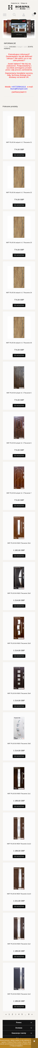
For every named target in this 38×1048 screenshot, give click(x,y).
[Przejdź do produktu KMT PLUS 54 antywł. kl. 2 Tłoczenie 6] (19, 427)
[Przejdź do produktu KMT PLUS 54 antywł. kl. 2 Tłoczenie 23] (19, 227)
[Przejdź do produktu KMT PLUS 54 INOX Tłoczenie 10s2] (19, 578)
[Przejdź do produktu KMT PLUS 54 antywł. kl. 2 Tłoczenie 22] (19, 177)
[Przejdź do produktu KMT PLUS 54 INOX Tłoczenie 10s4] (19, 678)
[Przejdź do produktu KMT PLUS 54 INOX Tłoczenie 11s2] (19, 928)
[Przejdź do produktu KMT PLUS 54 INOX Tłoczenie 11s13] (19, 878)
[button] (5, 14)
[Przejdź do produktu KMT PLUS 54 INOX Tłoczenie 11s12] (19, 828)
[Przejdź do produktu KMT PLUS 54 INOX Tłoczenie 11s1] (19, 778)
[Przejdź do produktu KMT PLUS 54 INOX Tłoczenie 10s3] (19, 628)
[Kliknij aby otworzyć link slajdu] (19, 28)
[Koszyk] (33, 14)
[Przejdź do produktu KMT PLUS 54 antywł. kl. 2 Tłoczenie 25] (19, 327)
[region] (19, 28)
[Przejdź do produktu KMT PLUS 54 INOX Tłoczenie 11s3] (19, 978)
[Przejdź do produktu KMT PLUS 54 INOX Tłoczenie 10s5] (19, 728)
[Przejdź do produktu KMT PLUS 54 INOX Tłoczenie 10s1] (19, 527)
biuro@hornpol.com (19, 89)
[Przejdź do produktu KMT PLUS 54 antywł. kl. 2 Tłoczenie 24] (19, 277)
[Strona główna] (19, 7)
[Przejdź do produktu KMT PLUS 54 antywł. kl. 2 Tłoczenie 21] (19, 127)
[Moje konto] (24, 14)
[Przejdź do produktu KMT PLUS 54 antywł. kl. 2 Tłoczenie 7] (19, 477)
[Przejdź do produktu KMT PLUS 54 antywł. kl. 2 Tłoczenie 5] (19, 377)
